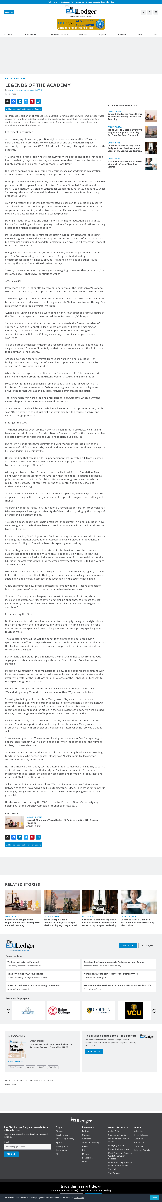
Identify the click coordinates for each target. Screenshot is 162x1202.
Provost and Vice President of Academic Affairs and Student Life (117, 985)
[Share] (13, 101)
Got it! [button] (154, 1198)
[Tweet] (26, 101)
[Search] (149, 12)
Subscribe (9, 12)
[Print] (7, 101)
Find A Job (128, 945)
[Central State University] (63, 1010)
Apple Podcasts (16, 1067)
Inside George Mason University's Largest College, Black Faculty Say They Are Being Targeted (125, 132)
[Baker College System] (134, 1010)
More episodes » (16, 1062)
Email (6, 1142)
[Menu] (155, 12)
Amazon (30, 1067)
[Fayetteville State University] (98, 1010)
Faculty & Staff (15, 78)
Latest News (114, 143)
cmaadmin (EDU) (35, 90)
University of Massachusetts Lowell (24, 965)
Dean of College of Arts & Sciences (25, 974)
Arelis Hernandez (18, 90)
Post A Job (147, 945)
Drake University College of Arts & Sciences (28, 977)
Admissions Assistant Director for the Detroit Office (111, 974)
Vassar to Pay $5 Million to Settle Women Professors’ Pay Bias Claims (125, 164)
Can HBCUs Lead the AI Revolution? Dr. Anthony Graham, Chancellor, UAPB (51, 1046)
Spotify (41, 1067)
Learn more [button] (79, 1198)
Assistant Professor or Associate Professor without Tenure (114, 962)
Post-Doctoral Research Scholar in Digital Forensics (33, 985)
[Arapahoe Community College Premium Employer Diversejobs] (28, 1010)
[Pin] (32, 101)
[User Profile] (143, 12)
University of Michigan (95, 977)
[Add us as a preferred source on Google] (38, 101)
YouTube (52, 1067)
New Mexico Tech (92, 989)
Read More (94, 1051)
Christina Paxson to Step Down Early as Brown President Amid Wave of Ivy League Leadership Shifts (124, 148)
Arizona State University (19, 989)
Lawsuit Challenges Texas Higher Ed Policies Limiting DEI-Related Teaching (62, 821)
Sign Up (11, 1154)
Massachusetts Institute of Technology (102, 965)
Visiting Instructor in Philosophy (24, 962)
